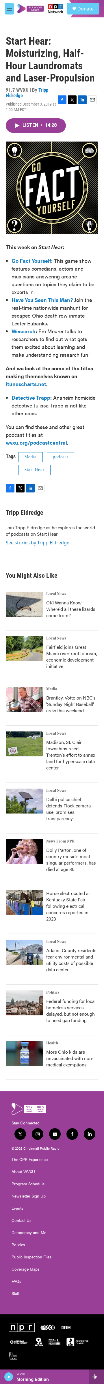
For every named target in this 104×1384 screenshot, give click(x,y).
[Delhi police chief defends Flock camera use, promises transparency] (24, 801)
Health (52, 1043)
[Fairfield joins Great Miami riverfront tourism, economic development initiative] (24, 648)
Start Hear (34, 470)
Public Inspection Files (31, 1257)
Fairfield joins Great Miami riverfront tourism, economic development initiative (71, 656)
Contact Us (21, 1220)
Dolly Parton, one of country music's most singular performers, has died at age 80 (71, 859)
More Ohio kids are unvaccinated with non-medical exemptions (70, 1058)
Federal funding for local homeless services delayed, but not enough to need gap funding (71, 1010)
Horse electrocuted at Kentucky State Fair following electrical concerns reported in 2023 (68, 906)
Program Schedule (28, 1184)
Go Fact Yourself (31, 260)
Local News (56, 594)
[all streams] (96, 1376)
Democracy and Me (29, 1232)
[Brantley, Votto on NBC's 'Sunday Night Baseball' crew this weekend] (24, 699)
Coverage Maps (26, 1269)
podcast (60, 457)
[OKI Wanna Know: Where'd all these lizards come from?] (24, 604)
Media (31, 457)
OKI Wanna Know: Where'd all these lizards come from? (70, 609)
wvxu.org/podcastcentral (36, 442)
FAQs (16, 1281)
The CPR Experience (30, 1159)
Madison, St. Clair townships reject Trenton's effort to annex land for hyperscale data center (70, 755)
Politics (53, 992)
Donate (85, 8)
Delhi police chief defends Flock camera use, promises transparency (68, 809)
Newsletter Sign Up (29, 1196)
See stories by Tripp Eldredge (37, 542)
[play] (8, 1377)
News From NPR (60, 841)
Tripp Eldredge (24, 512)
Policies (18, 1244)
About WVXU (23, 1171)
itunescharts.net (26, 383)
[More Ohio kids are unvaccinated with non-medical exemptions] (24, 1053)
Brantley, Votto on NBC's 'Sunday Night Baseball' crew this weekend (71, 704)
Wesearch (24, 331)
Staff (15, 1293)
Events (17, 1208)
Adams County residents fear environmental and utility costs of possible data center (71, 960)
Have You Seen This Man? (42, 299)
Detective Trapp (31, 397)
